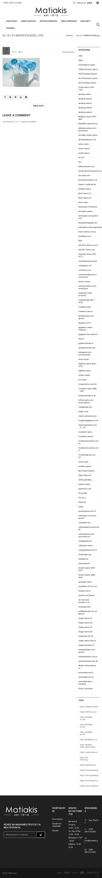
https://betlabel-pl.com (86, 733)
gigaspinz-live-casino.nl (88, 334)
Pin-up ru (82, 498)
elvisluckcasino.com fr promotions (87, 287)
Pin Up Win (82, 493)
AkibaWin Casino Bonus (88, 124)
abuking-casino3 (85, 103)
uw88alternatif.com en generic (87, 612)
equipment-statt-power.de (85, 294)
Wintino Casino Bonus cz (87, 667)
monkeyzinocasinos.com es (88, 442)
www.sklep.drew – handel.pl (85, 683)
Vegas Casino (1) (85, 618)
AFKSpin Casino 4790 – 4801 (87, 118)
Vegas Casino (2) (85, 623)
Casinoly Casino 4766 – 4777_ (87, 255)
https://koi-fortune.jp (84, 758)
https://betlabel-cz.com (86, 718)
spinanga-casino (85, 582)
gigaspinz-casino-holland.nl (85, 328)
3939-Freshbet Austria (87, 74)
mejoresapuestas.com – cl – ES (87, 426)
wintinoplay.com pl (86, 677)
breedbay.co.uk (84, 236)
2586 (80, 60)
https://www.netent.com (90, 781)
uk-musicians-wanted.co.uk (84, 601)
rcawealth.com (84, 523)
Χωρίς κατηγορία (85, 688)
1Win (80, 56)
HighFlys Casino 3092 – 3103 (87, 365)
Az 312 (81, 158)
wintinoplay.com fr (86, 673)
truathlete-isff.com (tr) (87, 586)
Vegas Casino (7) (85, 627)
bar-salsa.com (84, 175)
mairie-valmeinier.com (87, 416)
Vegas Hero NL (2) (85, 636)
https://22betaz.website (90, 707)
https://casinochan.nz (89, 752)
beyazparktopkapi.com (87, 223)
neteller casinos (84, 466)
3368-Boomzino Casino (88, 69)
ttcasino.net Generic (86, 595)
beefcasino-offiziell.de (87, 207)
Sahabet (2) (83, 559)
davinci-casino (84, 282)
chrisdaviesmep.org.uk (87, 261)
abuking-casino (84, 94)
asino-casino (83, 144)
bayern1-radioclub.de (87, 184)
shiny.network (84, 563)
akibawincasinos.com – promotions (87, 129)
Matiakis (69, 35)
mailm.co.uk (83, 412)
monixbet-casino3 (85, 436)
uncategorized (84, 607)
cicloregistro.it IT (85, 266)
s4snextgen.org (84, 554)
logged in (17, 122)
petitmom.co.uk (84, 489)
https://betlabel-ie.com (86, 726)
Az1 (80, 162)
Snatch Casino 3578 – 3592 (87, 569)
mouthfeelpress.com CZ (87, 456)
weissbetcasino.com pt (87, 657)
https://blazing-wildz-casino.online (87, 746)
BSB (80, 241)
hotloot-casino (84, 375)
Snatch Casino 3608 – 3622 (87, 576)
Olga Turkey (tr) (84, 475)
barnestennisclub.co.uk (87, 180)
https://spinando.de (88, 765)
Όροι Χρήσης (57, 819)
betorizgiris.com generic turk (88, 217)
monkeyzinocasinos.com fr (88, 449)
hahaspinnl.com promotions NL (84, 353)
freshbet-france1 (85, 311)
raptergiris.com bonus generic (87, 517)
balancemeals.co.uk (86, 166)
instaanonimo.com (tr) (87, 384)
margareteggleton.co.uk (88, 421)
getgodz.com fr (84, 323)
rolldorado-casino (85, 546)
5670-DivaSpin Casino (87, 83)
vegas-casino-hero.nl (87, 641)
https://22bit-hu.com (88, 712)
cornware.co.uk (84, 270)
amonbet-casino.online (87, 135)
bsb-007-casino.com (86, 250)
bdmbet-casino (84, 189)
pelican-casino (84, 484)
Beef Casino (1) (84, 193)
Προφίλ (55, 831)
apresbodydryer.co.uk (87, 140)
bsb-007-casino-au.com (88, 245)
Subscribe (41, 834)
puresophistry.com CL (87, 511)
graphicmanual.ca (85, 343)
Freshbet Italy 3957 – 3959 (87, 301)
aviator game (83, 153)
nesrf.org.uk (83, 462)
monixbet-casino (85, 432)
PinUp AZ (82, 502)
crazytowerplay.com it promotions (87, 276)
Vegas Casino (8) (85, 632)
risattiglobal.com (85, 541)
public (80, 507)
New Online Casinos (86, 471)
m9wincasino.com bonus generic (85, 401)
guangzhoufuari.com (87, 348)
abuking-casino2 (85, 99)
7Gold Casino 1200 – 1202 (86, 88)
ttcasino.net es (84, 591)
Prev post (38, 106)
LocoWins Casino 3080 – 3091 (87, 390)
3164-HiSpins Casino (86, 65)
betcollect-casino (85, 211)
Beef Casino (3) (84, 198)
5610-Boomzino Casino (88, 78)
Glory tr (81, 339)
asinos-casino (84, 149)
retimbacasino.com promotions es (86, 535)
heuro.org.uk (83, 359)
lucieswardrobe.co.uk (87, 396)
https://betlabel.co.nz (88, 740)
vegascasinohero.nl (86, 645)
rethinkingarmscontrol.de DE (88, 528)
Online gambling (85, 480)
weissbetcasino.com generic (86, 651)
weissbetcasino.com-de (88, 661)
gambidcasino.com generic (86, 317)
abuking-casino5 (85, 112)
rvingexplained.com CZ (87, 550)
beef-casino (83, 202)
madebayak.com (85, 407)
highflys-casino (84, 371)
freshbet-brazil (84, 307)
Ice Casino (82, 380)
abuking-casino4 (85, 108)
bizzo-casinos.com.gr (87, 232)
